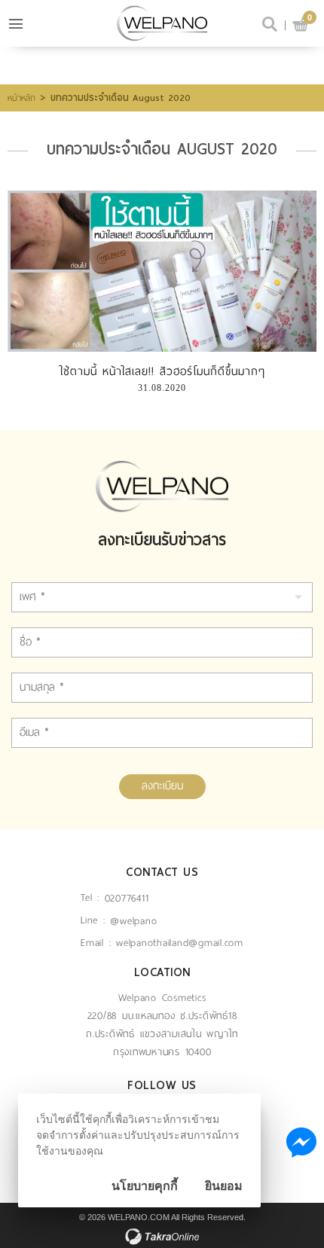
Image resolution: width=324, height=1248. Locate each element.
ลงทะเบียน (162, 785)
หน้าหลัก (21, 97)
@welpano (133, 920)
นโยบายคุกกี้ (145, 1185)
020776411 (127, 898)
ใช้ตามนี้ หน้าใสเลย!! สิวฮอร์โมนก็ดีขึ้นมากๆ (162, 371)
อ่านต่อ (162, 270)
